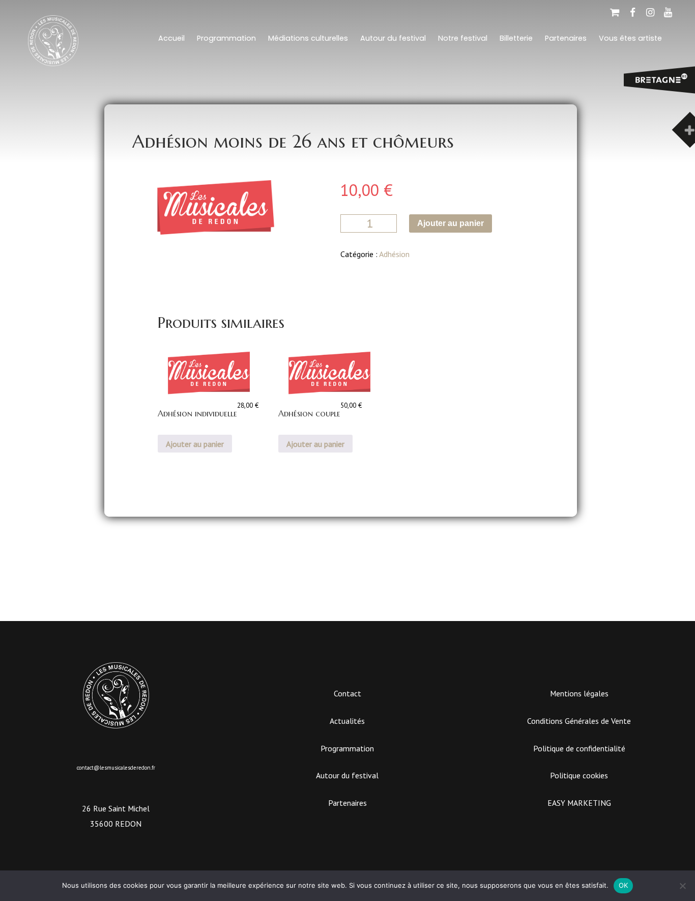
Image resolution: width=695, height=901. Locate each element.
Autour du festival (393, 38)
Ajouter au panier (450, 223)
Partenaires (566, 38)
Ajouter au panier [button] (195, 444)
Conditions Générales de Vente (579, 721)
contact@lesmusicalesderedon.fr (116, 767)
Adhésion (394, 254)
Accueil (171, 38)
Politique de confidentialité (579, 748)
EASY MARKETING (579, 803)
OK (623, 885)
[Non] (682, 886)
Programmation (226, 38)
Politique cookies (579, 775)
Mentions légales (579, 693)
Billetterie (516, 38)
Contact (347, 693)
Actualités (347, 721)
